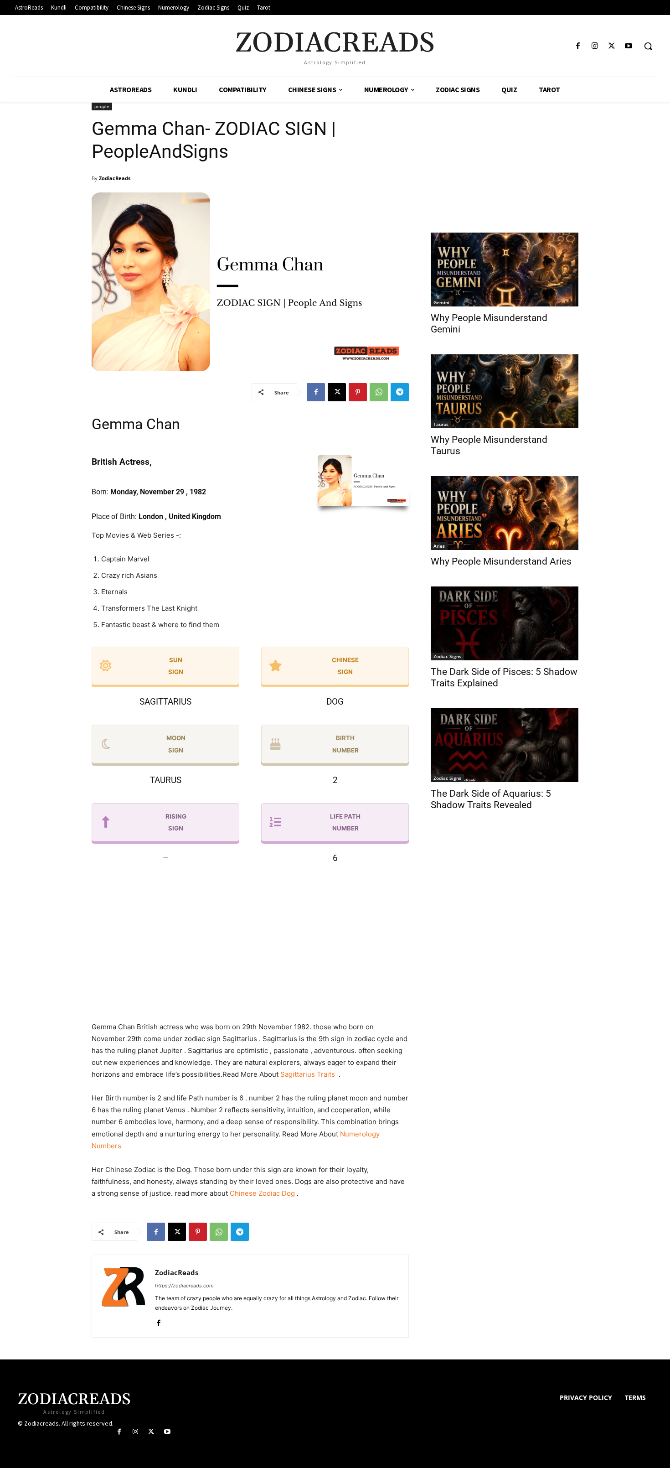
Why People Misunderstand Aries (501, 561)
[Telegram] (400, 392)
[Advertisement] (250, 945)
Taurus (440, 424)
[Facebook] (578, 46)
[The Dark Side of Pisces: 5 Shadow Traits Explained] (504, 623)
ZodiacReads (114, 178)
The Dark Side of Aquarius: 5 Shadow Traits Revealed (491, 799)
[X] (612, 46)
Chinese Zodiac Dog (262, 1193)
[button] (648, 46)
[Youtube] (629, 46)
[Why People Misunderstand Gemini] (504, 269)
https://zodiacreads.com (184, 1285)
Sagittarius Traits (308, 1074)
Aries (439, 546)
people (101, 106)
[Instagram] (594, 46)
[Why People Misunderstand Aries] (504, 513)
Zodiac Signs (447, 656)
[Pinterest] (358, 392)
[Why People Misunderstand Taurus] (504, 391)
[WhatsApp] (379, 392)
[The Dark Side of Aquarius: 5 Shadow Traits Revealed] (504, 745)
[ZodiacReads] (123, 1296)
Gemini (441, 302)
